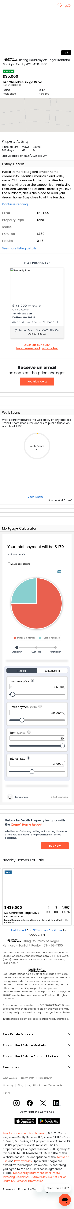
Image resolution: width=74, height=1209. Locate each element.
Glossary (8, 1085)
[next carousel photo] (69, 34)
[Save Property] (59, 5)
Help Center (45, 1078)
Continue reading (15, 204)
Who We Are (10, 1078)
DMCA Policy (39, 1177)
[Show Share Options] (69, 6)
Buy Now (55, 846)
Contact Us (27, 1078)
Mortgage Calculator (19, 528)
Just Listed (18, 930)
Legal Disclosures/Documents (45, 1085)
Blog (20, 1085)
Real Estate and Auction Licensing (25, 1133)
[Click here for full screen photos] (69, 15)
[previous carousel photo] (5, 34)
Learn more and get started (37, 348)
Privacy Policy (23, 1161)
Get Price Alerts (37, 381)
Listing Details (13, 164)
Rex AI (6, 1092)
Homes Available (48, 930)
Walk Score (11, 412)
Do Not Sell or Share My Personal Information (34, 1179)
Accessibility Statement (28, 1173)
